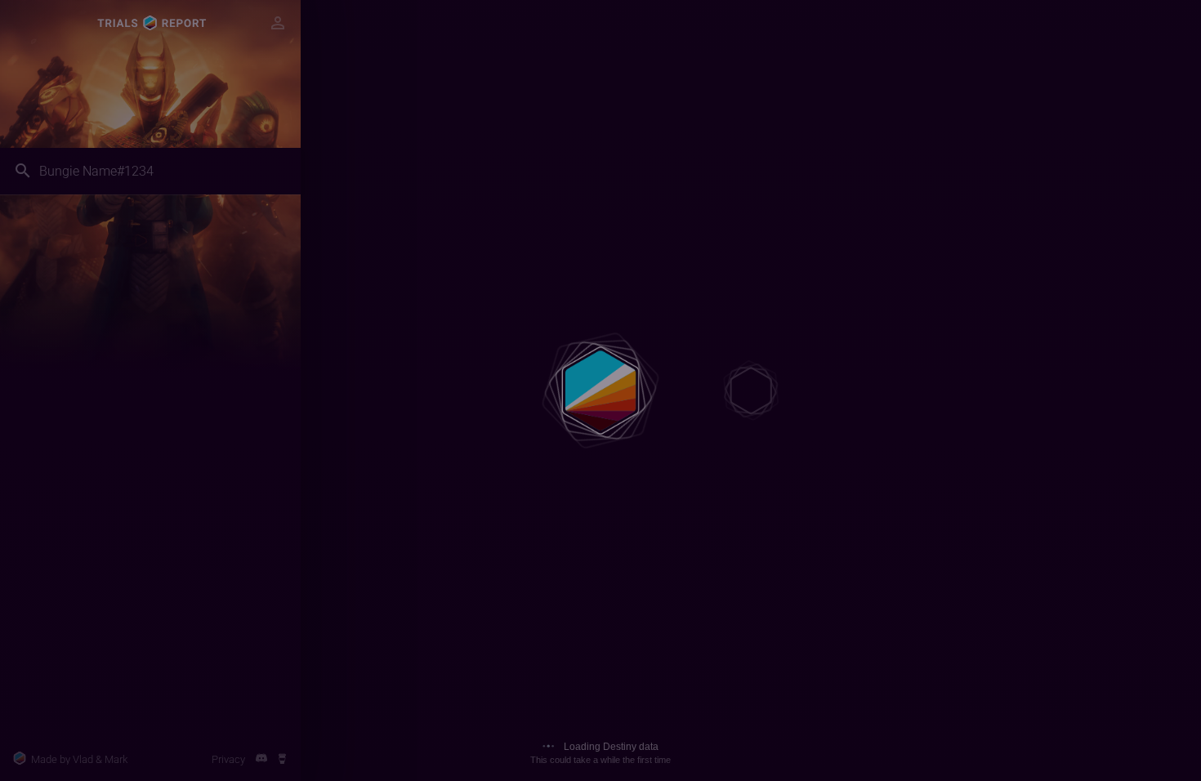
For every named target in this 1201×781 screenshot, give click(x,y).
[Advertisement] (150, 636)
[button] (278, 22)
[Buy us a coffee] (282, 759)
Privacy (228, 759)
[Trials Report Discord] (261, 759)
